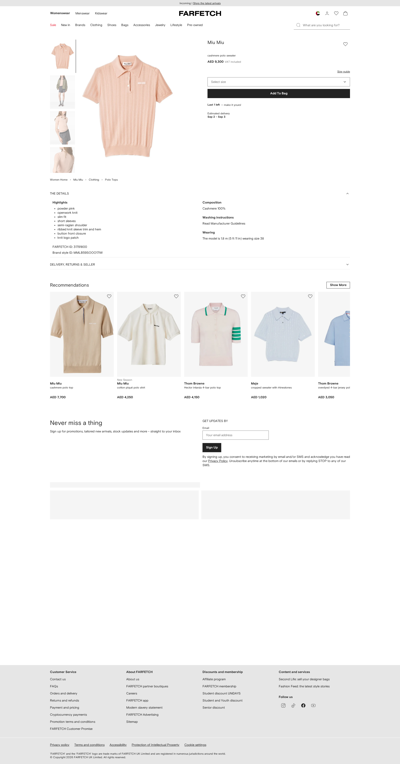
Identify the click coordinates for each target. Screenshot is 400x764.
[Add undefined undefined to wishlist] (109, 296)
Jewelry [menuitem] (160, 24)
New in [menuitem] (65, 24)
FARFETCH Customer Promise (71, 728)
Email (205, 428)
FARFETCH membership (219, 686)
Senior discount (213, 707)
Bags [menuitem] (124, 24)
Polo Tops (111, 179)
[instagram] (283, 705)
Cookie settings (195, 744)
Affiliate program (214, 679)
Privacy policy (59, 744)
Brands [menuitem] (80, 24)
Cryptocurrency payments (68, 714)
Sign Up (212, 447)
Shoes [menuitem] (111, 24)
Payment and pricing (64, 707)
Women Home (59, 179)
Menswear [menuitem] (82, 13)
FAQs (54, 686)
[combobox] (279, 81)
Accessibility (118, 744)
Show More (338, 285)
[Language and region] (317, 13)
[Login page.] (327, 13)
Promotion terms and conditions (72, 721)
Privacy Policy (218, 460)
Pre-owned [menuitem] (195, 24)
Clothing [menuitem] (96, 24)
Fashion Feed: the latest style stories (304, 686)
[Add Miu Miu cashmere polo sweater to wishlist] (345, 44)
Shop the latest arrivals (207, 3)
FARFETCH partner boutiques (147, 686)
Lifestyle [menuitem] (176, 24)
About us (132, 679)
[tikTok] (293, 705)
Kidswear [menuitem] (101, 13)
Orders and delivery (63, 693)
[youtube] (313, 705)
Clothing (94, 179)
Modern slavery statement (144, 707)
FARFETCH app (137, 700)
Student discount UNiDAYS (221, 693)
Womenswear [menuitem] (60, 13)
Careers (131, 693)
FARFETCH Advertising (142, 714)
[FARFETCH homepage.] (200, 13)
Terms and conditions (89, 744)
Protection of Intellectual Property (155, 744)
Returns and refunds (64, 700)
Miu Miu (78, 179)
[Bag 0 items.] (345, 13)
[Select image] (62, 56)
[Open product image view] (128, 106)
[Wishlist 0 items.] (336, 13)
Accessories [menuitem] (141, 24)
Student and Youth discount (222, 700)
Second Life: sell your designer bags (304, 679)
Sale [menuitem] (53, 24)
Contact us (58, 679)
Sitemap (132, 721)
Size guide (343, 71)
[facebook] (303, 705)
